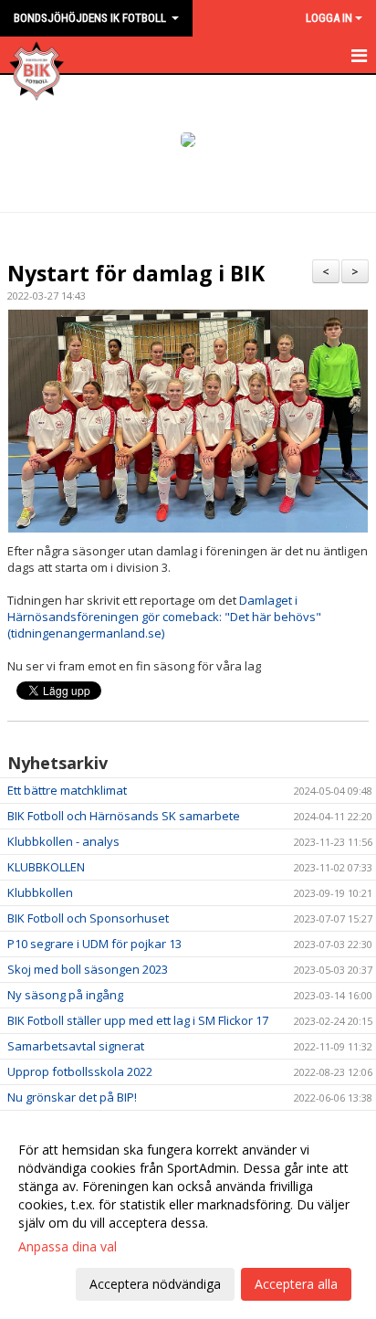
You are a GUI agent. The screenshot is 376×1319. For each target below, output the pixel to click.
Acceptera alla (296, 1284)
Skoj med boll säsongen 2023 (87, 969)
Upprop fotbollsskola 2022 (79, 1071)
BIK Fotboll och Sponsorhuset (88, 918)
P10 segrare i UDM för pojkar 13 (94, 943)
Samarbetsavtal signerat (75, 1046)
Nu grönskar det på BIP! (72, 1097)
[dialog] (188, 1216)
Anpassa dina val (67, 1247)
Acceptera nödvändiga (155, 1284)
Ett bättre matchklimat (67, 790)
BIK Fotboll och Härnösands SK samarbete (123, 815)
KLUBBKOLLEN (46, 867)
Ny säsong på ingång (65, 995)
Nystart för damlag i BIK (136, 273)
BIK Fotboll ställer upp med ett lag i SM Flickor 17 (137, 1020)
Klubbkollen (40, 892)
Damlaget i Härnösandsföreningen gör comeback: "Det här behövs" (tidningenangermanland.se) (164, 616)
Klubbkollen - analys (63, 841)
